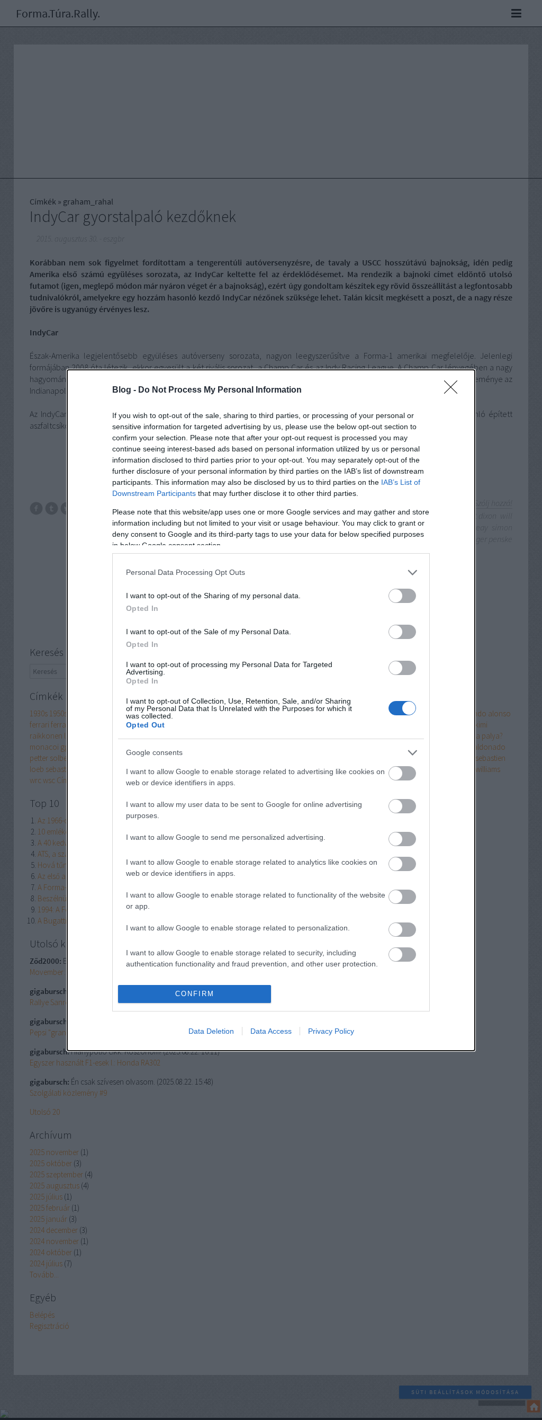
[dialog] (271, 710)
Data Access (271, 1031)
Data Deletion (211, 1031)
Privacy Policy (331, 1031)
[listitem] (271, 572)
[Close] (454, 390)
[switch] (402, 596)
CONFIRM (194, 994)
